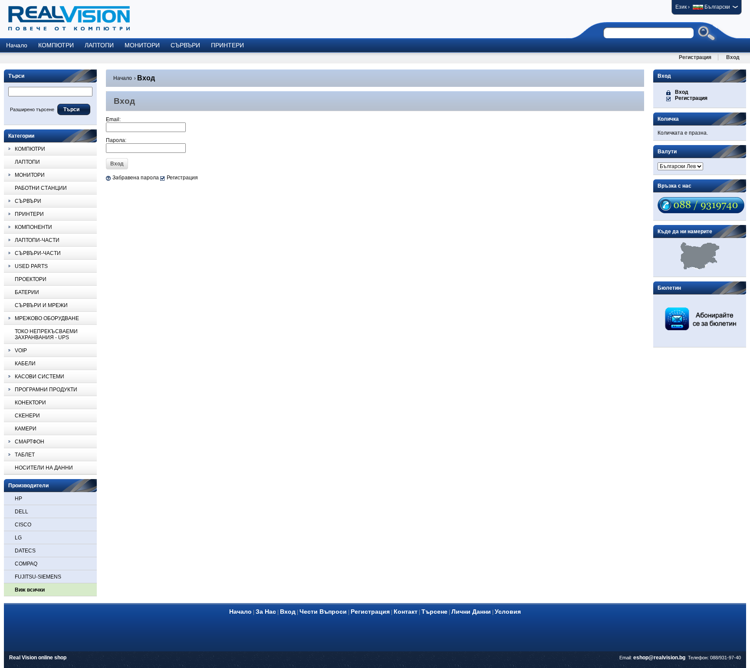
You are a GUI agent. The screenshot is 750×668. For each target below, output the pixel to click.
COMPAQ (26, 564)
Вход (733, 57)
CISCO (23, 525)
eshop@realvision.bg (659, 658)
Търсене (434, 611)
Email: (113, 119)
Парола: (116, 140)
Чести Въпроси (323, 611)
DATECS (25, 551)
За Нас (266, 611)
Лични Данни (471, 611)
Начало (16, 45)
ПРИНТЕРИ (227, 45)
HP (18, 499)
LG (18, 538)
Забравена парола (135, 178)
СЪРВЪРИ (185, 45)
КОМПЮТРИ (56, 45)
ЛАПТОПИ (99, 45)
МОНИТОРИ (142, 45)
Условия (508, 611)
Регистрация (695, 57)
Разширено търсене (32, 109)
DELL (21, 512)
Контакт (406, 611)
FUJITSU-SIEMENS (38, 577)
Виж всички (30, 590)
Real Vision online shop (37, 658)
